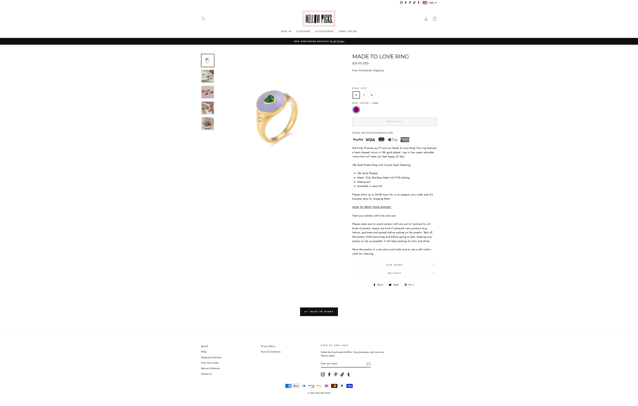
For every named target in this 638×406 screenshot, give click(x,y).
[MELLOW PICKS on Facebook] (329, 374)
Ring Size (359, 88)
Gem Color (365, 103)
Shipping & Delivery (211, 357)
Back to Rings (321, 311)
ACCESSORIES (324, 31)
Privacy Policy (268, 346)
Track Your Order (210, 362)
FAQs (204, 351)
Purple (356, 109)
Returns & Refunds (210, 368)
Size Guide (394, 264)
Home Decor (348, 31)
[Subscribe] (368, 364)
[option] (319, 41)
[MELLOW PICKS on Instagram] (323, 374)
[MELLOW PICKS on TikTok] (342, 374)
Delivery (394, 273)
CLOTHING (304, 31)
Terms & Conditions (271, 351)
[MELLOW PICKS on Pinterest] (336, 374)
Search (204, 346)
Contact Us (206, 373)
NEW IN (286, 31)
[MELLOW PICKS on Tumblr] (349, 374)
